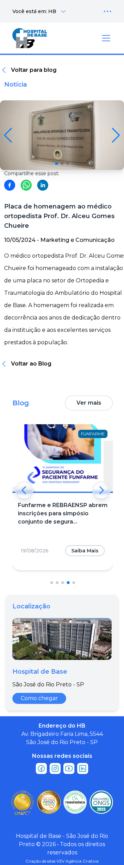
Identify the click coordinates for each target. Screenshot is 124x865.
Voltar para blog (33, 70)
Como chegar (39, 698)
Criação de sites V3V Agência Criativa (62, 861)
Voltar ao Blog (31, 363)
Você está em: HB (34, 11)
